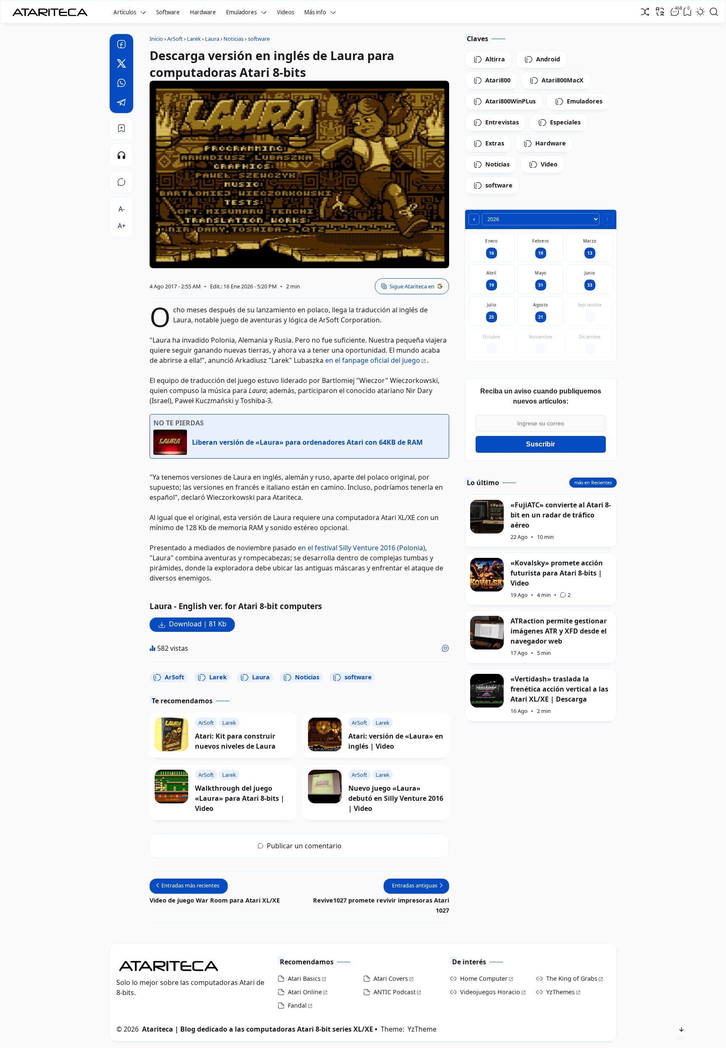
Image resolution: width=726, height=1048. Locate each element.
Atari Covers (391, 978)
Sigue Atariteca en (411, 286)
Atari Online (305, 992)
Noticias (307, 677)
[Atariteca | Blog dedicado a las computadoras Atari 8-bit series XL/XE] (52, 9)
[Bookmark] (121, 128)
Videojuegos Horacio (490, 992)
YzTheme (422, 1029)
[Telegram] (121, 103)
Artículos (124, 12)
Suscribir (540, 444)
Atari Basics (304, 978)
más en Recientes (593, 482)
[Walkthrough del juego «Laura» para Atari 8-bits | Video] (171, 786)
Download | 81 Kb (197, 623)
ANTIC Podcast (395, 992)
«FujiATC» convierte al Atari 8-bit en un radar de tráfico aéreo (560, 515)
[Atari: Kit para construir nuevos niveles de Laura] (171, 734)
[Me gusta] (445, 648)
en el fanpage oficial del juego (372, 360)
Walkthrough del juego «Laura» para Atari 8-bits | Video (239, 798)
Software (168, 12)
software (358, 677)
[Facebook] (121, 45)
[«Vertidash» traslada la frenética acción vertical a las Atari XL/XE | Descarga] (487, 690)
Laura (261, 677)
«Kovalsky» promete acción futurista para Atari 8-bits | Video (556, 573)
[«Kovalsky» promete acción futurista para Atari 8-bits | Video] (487, 574)
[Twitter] (121, 64)
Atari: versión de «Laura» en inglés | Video (395, 741)
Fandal (297, 1005)
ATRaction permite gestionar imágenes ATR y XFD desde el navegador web (558, 631)
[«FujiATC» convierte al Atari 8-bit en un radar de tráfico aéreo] (487, 516)
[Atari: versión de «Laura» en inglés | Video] (325, 734)
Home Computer (484, 978)
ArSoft (174, 677)
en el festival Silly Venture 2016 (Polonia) (361, 547)
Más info (315, 12)
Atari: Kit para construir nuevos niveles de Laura (235, 741)
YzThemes (560, 992)
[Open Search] (714, 12)
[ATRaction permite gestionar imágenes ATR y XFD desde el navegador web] (487, 632)
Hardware (203, 12)
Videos (285, 12)
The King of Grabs (571, 978)
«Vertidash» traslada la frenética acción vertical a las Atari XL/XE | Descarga (559, 689)
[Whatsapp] (121, 84)
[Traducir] (660, 11)
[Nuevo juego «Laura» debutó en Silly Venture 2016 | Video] (325, 786)
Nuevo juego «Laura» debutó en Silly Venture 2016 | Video (395, 798)
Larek (218, 677)
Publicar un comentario (304, 845)
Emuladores (241, 12)
